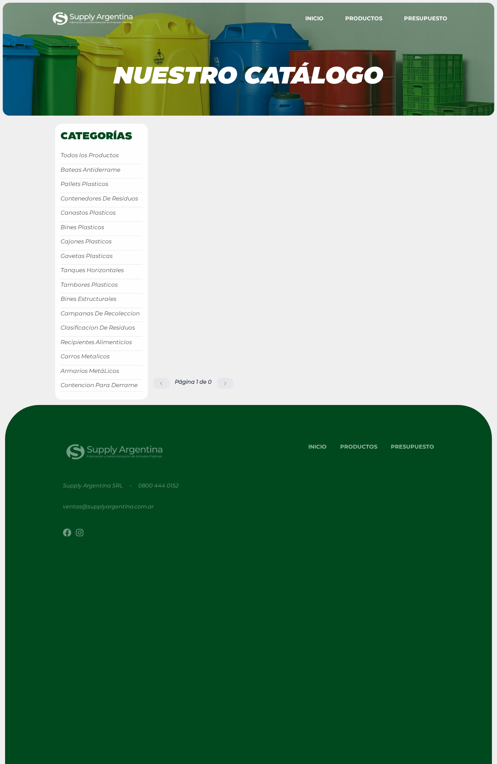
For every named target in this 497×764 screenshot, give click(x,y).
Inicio (314, 18)
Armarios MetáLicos (90, 370)
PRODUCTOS (358, 447)
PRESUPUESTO (425, 18)
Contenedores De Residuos (99, 198)
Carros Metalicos (85, 356)
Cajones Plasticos (86, 241)
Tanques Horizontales (92, 270)
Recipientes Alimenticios (96, 342)
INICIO (317, 447)
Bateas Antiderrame (90, 169)
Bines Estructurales (88, 298)
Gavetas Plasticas (87, 256)
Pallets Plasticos (84, 184)
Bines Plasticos (82, 227)
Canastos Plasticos (88, 212)
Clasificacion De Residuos (98, 327)
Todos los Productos (90, 155)
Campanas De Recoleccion (100, 313)
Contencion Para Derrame (99, 385)
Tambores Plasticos (89, 284)
